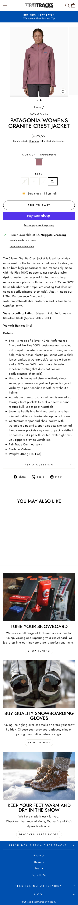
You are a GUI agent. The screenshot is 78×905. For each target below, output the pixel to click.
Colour (39, 154)
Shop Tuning (39, 651)
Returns (39, 868)
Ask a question (39, 464)
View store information (22, 246)
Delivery (39, 862)
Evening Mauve (39, 162)
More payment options (39, 225)
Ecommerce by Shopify (44, 901)
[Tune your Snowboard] (39, 597)
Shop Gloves (39, 742)
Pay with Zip (39, 875)
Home (37, 107)
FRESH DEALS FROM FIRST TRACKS (38, 845)
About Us (38, 855)
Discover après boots (39, 834)
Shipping (34, 141)
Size (39, 174)
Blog (38, 894)
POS (24, 901)
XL (52, 181)
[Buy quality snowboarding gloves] (39, 684)
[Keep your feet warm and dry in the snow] (39, 776)
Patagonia (39, 114)
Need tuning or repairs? (38, 886)
